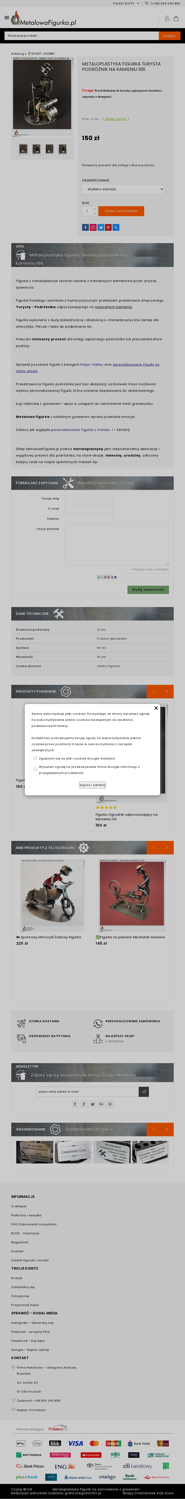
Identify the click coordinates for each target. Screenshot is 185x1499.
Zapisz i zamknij (93, 785)
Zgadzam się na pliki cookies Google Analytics (77, 758)
